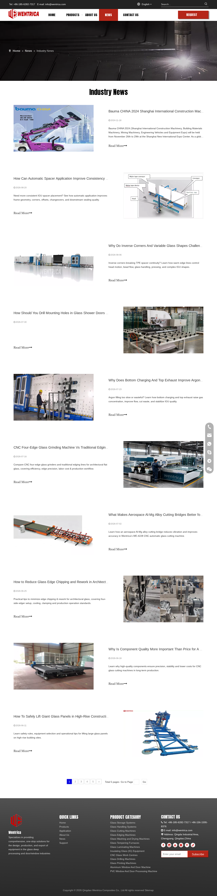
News (62, 838)
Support (63, 842)
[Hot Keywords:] (206, 4)
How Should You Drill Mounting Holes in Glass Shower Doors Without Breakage (73, 313)
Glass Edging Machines (122, 835)
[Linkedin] (169, 845)
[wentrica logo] (16, 820)
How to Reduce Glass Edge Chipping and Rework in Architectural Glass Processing (76, 582)
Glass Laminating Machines (125, 847)
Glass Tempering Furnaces (124, 842)
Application (65, 830)
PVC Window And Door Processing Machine (133, 871)
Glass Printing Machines (123, 863)
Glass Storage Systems (122, 822)
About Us (64, 835)
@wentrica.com (184, 830)
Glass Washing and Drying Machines (130, 838)
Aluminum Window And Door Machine (130, 867)
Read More (116, 146)
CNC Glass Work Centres (123, 855)
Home (62, 822)
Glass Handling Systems (123, 826)
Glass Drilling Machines (122, 859)
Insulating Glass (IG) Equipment (127, 851)
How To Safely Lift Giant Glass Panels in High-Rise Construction (62, 716)
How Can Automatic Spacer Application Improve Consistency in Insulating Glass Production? (83, 178)
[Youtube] (175, 845)
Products (64, 826)
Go (144, 782)
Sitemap (149, 890)
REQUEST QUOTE (191, 15)
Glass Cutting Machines (123, 830)
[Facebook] (163, 845)
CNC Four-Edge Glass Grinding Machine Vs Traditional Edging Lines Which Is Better (77, 447)
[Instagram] (181, 845)
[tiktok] (193, 845)
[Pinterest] (187, 845)
